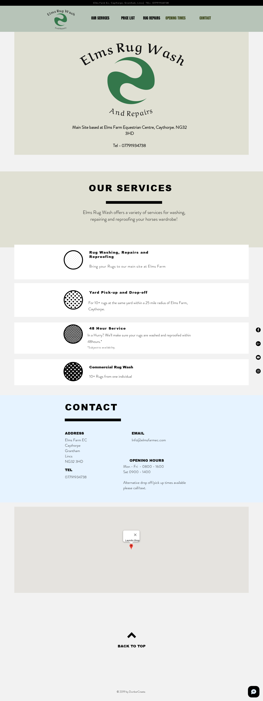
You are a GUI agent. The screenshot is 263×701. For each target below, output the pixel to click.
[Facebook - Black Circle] (258, 329)
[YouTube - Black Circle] (258, 357)
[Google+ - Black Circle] (258, 343)
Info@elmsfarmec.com (149, 440)
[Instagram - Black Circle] (258, 371)
